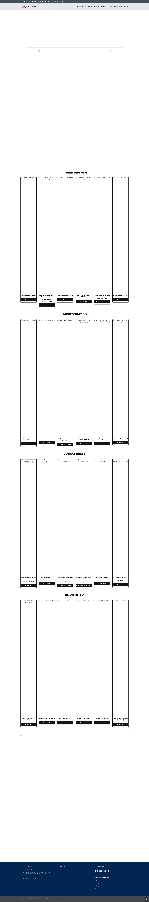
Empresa (98, 881)
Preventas (112, 6)
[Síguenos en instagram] (100, 871)
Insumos (97, 6)
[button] (102, 301)
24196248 (44, 1)
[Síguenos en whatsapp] (109, 871)
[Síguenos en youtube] (105, 871)
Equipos (80, 6)
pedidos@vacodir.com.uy (56, 1)
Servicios (104, 6)
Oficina (119, 6)
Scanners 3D (88, 6)
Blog (97, 886)
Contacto (98, 888)
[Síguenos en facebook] (96, 871)
